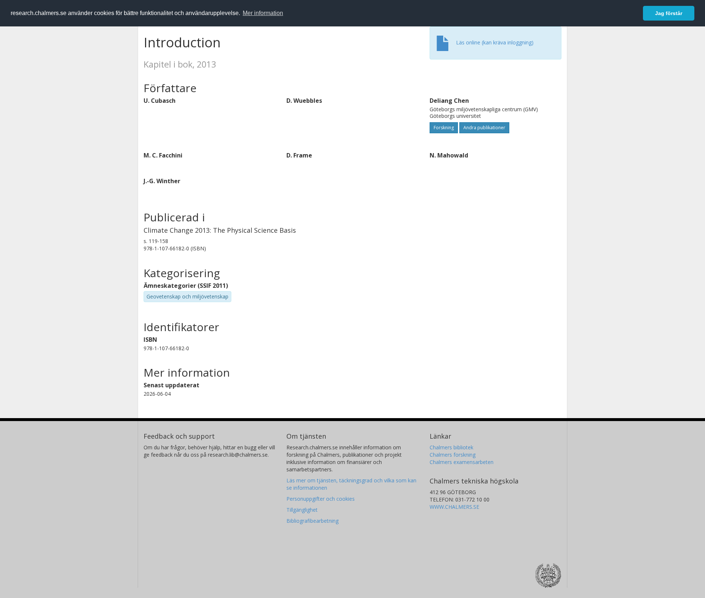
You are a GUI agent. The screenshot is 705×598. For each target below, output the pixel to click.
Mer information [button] (263, 13)
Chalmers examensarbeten (462, 462)
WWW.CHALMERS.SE (454, 506)
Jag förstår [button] (668, 13)
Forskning (444, 127)
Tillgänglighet (302, 509)
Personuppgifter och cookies (320, 498)
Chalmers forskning (453, 454)
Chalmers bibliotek (451, 447)
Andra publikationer (484, 127)
